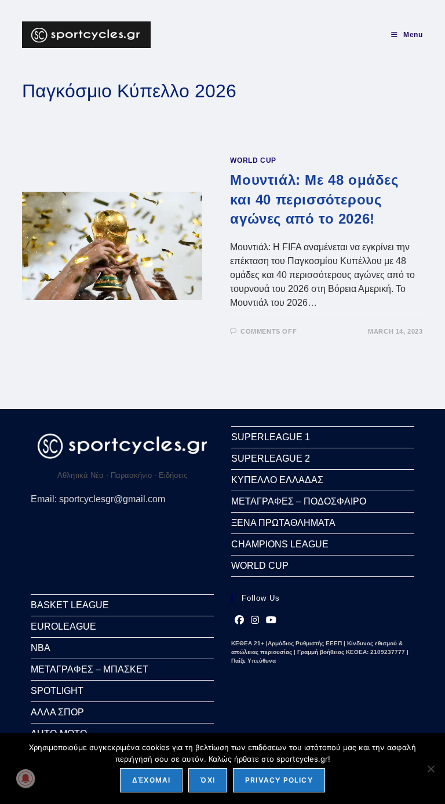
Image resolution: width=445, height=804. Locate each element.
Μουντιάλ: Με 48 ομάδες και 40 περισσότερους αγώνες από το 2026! (314, 199)
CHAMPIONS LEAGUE (280, 544)
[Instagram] (255, 620)
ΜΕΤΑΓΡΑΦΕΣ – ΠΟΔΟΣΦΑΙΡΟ (298, 501)
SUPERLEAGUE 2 (270, 458)
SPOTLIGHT (57, 691)
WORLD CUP (253, 160)
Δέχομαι (151, 780)
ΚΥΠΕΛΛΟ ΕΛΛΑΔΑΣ (277, 480)
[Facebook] (239, 620)
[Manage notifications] (25, 778)
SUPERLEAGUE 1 (270, 437)
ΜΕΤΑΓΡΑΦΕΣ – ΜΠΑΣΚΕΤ (89, 669)
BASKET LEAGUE (70, 605)
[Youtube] (271, 620)
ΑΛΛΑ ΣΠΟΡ (57, 712)
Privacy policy (279, 780)
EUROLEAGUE (63, 626)
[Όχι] (430, 768)
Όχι (207, 780)
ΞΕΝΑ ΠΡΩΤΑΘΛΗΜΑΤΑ (283, 523)
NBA (40, 648)
